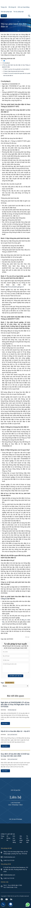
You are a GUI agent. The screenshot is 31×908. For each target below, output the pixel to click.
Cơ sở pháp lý (6, 63)
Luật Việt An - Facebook (2, 899)
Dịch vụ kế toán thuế (12, 734)
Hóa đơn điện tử (9, 682)
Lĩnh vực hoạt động (23, 7)
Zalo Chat (10, 904)
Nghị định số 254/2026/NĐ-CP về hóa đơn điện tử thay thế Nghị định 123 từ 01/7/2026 (15, 704)
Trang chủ (4, 7)
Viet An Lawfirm (21, 16)
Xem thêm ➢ (5, 723)
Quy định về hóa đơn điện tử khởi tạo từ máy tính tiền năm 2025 (15, 755)
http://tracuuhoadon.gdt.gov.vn (14, 287)
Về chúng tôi (12, 7)
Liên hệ (4, 15)
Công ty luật (5, 599)
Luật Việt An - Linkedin (11, 899)
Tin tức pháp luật (18, 11)
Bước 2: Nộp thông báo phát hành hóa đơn (14, 71)
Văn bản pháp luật (6, 11)
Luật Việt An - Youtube (6, 899)
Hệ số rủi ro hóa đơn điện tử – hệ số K (15, 731)
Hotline (3, 904)
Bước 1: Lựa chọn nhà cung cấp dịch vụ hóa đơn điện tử (17, 69)
